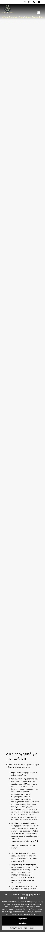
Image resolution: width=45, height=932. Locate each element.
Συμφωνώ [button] (22, 918)
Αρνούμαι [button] (22, 923)
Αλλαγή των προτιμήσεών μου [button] (23, 928)
